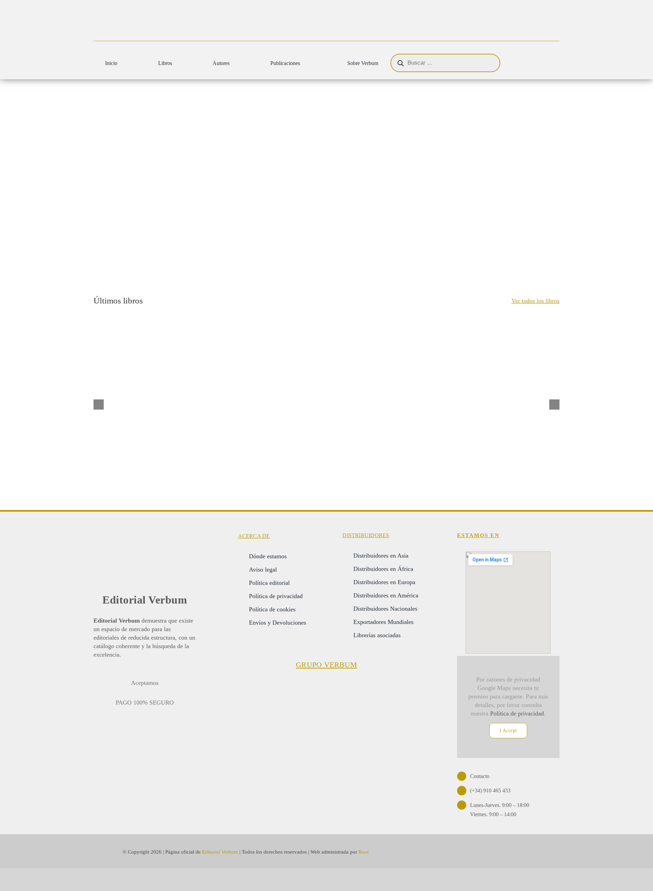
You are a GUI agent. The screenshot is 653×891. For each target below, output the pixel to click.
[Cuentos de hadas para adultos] (233, 395)
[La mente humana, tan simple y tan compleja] (514, 395)
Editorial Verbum (144, 600)
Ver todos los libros (535, 300)
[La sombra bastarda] (421, 395)
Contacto (479, 776)
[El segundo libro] (138, 395)
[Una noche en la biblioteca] (326, 395)
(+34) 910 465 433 (490, 790)
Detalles (167, 446)
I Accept (508, 730)
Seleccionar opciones (116, 449)
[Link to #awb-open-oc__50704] (547, 63)
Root (363, 852)
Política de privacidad (517, 713)
